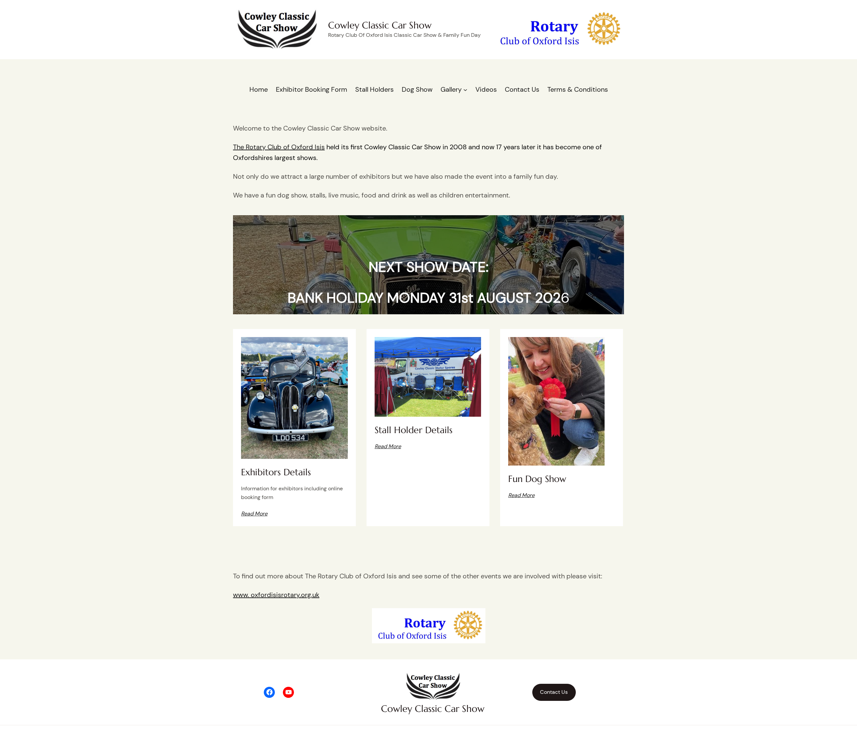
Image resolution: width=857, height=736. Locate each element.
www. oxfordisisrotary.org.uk (276, 594)
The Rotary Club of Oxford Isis (279, 147)
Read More (388, 446)
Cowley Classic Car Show (380, 25)
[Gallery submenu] (465, 89)
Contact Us (554, 692)
